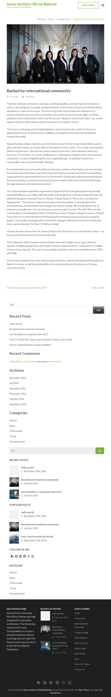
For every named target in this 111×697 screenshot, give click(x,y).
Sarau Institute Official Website (32, 4)
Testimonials (15, 431)
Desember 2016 (17, 388)
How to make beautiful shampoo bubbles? (30, 344)
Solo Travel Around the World (37, 536)
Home (77, 613)
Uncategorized (17, 441)
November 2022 (17, 378)
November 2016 (17, 393)
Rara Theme (84, 690)
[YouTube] (33, 556)
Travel (12, 436)
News (12, 425)
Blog (76, 658)
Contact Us (79, 669)
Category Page (81, 632)
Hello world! (97, 287)
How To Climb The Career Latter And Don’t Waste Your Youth (40, 339)
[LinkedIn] (24, 556)
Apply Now (88, 5)
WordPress (55, 693)
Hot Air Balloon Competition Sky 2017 (26, 287)
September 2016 (17, 404)
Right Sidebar (80, 637)
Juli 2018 (14, 383)
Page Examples (81, 623)
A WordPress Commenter (23, 361)
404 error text (80, 643)
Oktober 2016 (16, 399)
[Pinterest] (20, 556)
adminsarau (30, 96)
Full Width (79, 627)
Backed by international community (27, 329)
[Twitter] (16, 556)
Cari (11, 304)
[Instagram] (28, 556)
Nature (13, 420)
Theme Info (79, 618)
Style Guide (79, 653)
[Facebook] (12, 556)
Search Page (80, 648)
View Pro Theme (82, 664)
